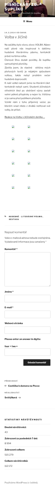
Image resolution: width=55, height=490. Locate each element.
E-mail (9, 307)
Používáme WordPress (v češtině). (21, 482)
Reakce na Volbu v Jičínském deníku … (25, 117)
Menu (29, 21)
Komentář (11, 249)
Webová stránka (14, 323)
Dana (23, 33)
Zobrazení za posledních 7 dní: (21, 438)
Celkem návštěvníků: (16, 461)
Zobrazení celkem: (15, 449)
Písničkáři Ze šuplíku (21, 6)
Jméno (9, 291)
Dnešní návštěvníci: (16, 427)
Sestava (14, 219)
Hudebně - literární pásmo (26, 216)
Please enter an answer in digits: (23, 339)
